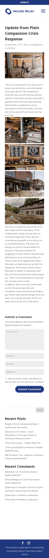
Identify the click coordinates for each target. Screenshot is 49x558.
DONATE (24, 2)
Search (40, 410)
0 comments (10, 48)
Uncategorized (36, 44)
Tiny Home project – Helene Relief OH (22, 443)
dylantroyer (10, 487)
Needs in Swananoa (28, 495)
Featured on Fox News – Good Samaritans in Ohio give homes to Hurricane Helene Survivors (21, 435)
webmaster (11, 44)
